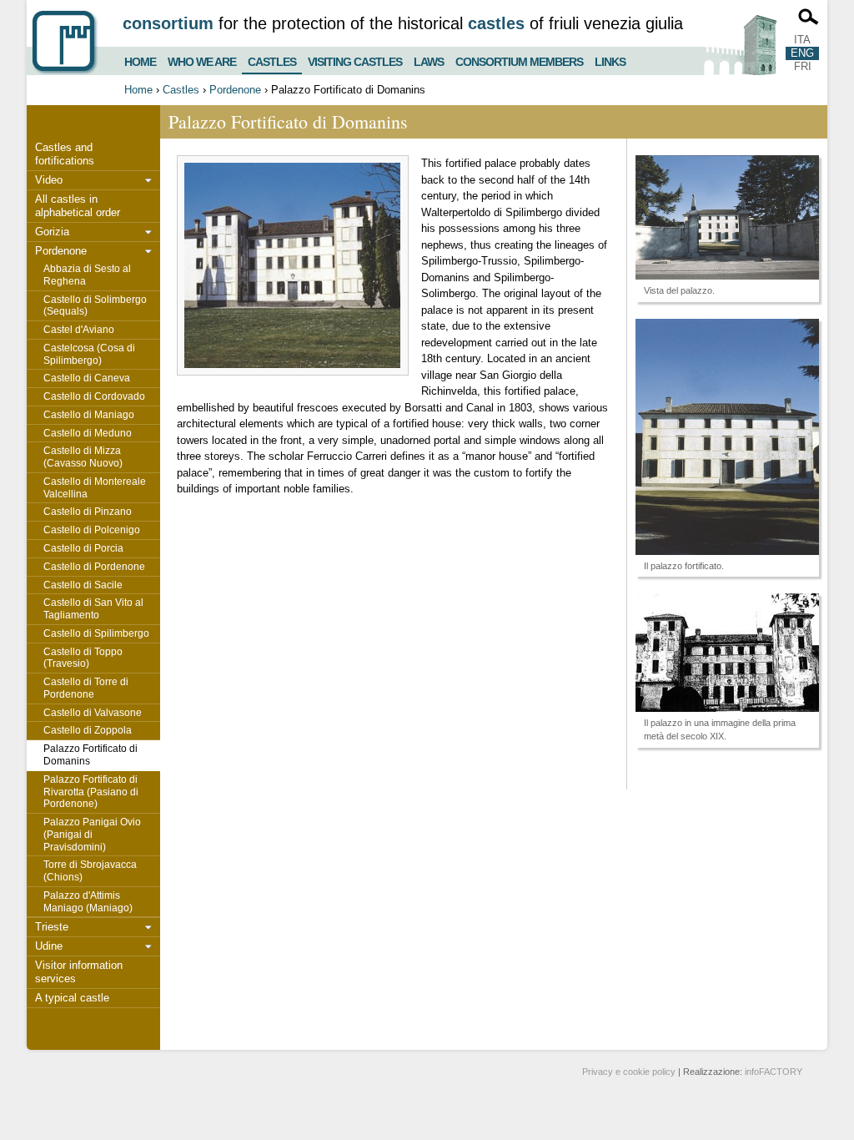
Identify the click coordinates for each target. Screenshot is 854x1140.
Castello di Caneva (86, 378)
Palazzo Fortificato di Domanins (90, 755)
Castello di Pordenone (94, 567)
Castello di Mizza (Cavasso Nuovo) (83, 457)
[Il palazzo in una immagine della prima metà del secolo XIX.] (727, 652)
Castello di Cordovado (94, 396)
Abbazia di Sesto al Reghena (87, 275)
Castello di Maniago (88, 415)
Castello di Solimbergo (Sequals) (95, 306)
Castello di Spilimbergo (96, 633)
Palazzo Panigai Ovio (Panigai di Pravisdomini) (92, 834)
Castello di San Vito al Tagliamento (93, 609)
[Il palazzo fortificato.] (727, 437)
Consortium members (519, 59)
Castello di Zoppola (87, 730)
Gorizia (52, 231)
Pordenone (235, 89)
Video (49, 180)
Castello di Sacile (83, 585)
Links (610, 59)
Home (140, 59)
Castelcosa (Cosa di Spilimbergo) (89, 354)
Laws (429, 59)
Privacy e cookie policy (629, 1072)
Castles (272, 58)
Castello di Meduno (87, 433)
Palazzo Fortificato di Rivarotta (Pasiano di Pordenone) (90, 792)
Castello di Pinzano (87, 511)
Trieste (51, 927)
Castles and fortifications (64, 154)
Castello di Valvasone (92, 713)
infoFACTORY (773, 1072)
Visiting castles (355, 59)
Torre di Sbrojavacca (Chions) (90, 871)
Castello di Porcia (83, 548)
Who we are (202, 59)
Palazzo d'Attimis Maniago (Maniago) (88, 902)
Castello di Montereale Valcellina (94, 488)
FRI (802, 66)
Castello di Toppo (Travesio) (83, 658)
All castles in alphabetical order (77, 206)
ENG (802, 53)
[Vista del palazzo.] (727, 217)
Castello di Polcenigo (91, 530)
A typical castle (72, 997)
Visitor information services (79, 972)
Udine (49, 946)
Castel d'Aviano (78, 329)
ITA (802, 39)
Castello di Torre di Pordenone (85, 688)
